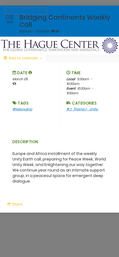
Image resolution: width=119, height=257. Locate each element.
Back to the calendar (26, 11)
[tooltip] (52, 31)
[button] (30, 72)
